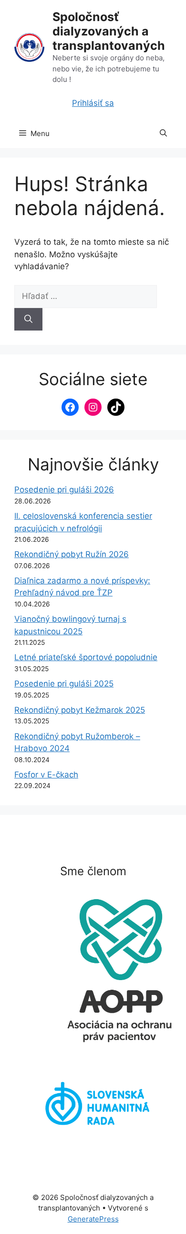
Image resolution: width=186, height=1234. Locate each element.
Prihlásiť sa (93, 103)
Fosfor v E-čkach (46, 774)
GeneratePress (93, 1218)
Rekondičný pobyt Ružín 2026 (71, 554)
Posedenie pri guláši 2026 (64, 489)
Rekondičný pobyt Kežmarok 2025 (79, 710)
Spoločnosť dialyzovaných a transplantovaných (108, 31)
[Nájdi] (28, 319)
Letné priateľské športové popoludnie (85, 657)
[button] (163, 133)
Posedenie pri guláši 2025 (64, 683)
